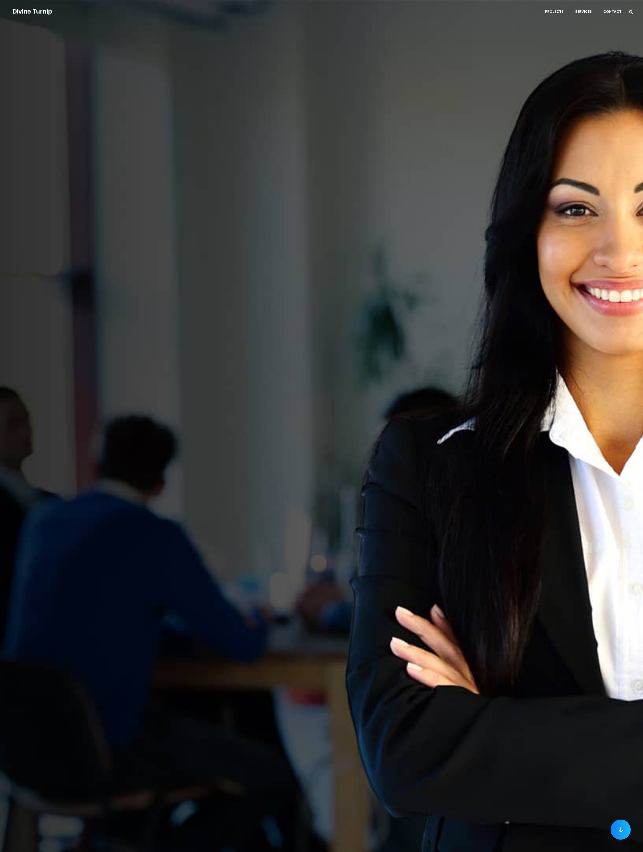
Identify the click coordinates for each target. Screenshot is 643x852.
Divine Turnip (32, 11)
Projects (554, 11)
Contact (612, 11)
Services (583, 11)
